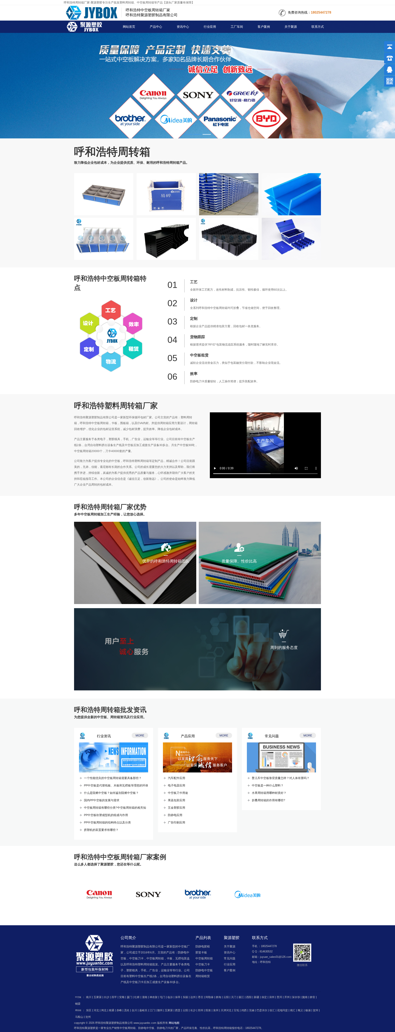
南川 (88, 997)
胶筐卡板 (201, 952)
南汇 (292, 1010)
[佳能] (99, 895)
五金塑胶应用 (176, 807)
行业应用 (210, 26)
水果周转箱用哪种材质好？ (269, 792)
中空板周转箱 (204, 958)
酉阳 (249, 997)
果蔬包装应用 (176, 800)
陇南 (305, 997)
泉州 (215, 1010)
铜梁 (77, 1004)
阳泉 (208, 1010)
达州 (193, 997)
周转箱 (86, 27)
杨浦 (308, 1010)
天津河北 (226, 1010)
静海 (218, 997)
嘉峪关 (143, 1010)
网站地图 (174, 1022)
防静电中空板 (204, 970)
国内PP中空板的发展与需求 (101, 800)
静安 (312, 997)
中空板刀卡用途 (178, 792)
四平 (114, 997)
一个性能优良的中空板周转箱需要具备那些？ (113, 778)
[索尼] (148, 895)
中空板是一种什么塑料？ (267, 785)
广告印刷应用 (176, 822)
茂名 (126, 1010)
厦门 (129, 997)
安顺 (121, 997)
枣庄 (200, 997)
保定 (264, 997)
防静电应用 (175, 815)
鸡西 (244, 1010)
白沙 (106, 997)
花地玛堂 (282, 1010)
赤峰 (119, 1010)
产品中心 (156, 26)
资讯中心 (183, 26)
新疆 (256, 997)
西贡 (177, 1010)
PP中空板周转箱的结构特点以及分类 (107, 822)
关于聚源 (291, 26)
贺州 (315, 1010)
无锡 (251, 1010)
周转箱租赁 (202, 976)
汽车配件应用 (176, 778)
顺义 (300, 1010)
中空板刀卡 (202, 964)
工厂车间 (237, 26)
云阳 (226, 997)
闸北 (104, 1010)
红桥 (137, 997)
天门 (233, 997)
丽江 (241, 997)
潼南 (144, 997)
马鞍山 (79, 1017)
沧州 (88, 1017)
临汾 (170, 997)
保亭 (177, 997)
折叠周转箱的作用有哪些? (268, 800)
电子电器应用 (176, 785)
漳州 (271, 997)
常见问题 (229, 958)
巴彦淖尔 (262, 1010)
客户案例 (264, 26)
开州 (287, 997)
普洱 (279, 997)
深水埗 (296, 997)
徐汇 (272, 1010)
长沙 (193, 1010)
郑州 (200, 1010)
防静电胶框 (202, 946)
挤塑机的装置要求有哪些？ (101, 829)
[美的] (247, 895)
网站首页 (129, 26)
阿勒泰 (210, 997)
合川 (134, 1010)
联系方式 (317, 26)
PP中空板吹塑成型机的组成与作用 (106, 815)
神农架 (154, 997)
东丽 (185, 997)
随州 (160, 1010)
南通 (111, 1010)
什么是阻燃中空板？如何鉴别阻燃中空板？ (111, 792)
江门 (152, 1010)
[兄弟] (198, 895)
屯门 (162, 997)
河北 (96, 1010)
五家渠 (98, 997)
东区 (88, 1010)
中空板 (78, 997)
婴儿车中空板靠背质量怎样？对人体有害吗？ (280, 778)
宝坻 (236, 1010)
